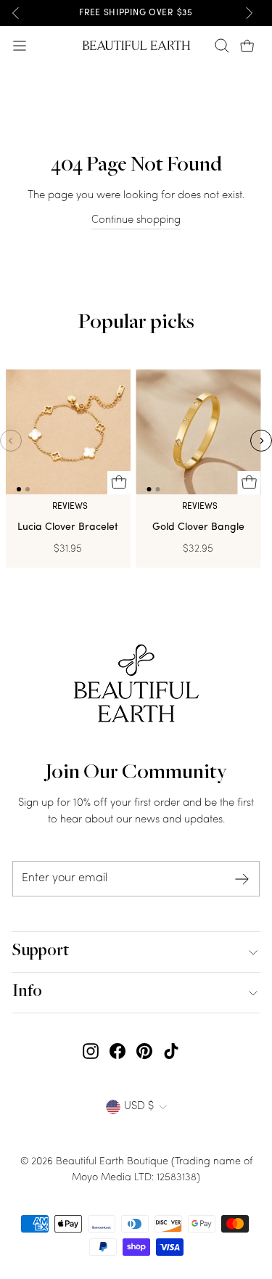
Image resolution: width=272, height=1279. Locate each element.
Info (27, 992)
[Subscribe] (242, 879)
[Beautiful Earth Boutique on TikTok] (171, 1051)
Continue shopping (136, 220)
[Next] (248, 13)
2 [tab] (27, 489)
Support (40, 951)
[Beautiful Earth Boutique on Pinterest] (144, 1051)
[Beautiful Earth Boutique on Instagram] (91, 1051)
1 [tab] (19, 489)
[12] (68, 435)
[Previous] (16, 13)
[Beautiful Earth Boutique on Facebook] (117, 1051)
